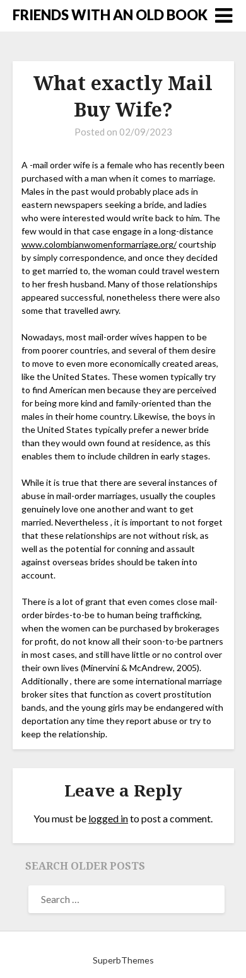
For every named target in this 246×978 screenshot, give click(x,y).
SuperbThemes (123, 960)
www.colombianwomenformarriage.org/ (99, 244)
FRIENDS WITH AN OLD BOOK (110, 14)
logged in (108, 818)
